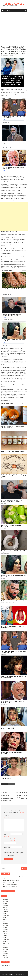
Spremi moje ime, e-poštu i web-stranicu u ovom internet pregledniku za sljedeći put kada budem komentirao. (13, 854)
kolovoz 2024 (5, 947)
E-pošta (12, 839)
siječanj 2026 (5, 913)
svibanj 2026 (5, 905)
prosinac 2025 (6, 915)
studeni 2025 (5, 917)
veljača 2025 (5, 935)
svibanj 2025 (5, 929)
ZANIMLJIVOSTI (11, 783)
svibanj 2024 (5, 953)
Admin (11, 55)
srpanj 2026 (5, 901)
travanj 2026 (5, 907)
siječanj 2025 (5, 937)
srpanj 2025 (5, 925)
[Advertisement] (14, 29)
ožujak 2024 (5, 957)
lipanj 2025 (5, 927)
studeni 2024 (5, 941)
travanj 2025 (5, 931)
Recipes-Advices (13, 3)
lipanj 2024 (5, 951)
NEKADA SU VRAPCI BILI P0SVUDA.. (10, 884)
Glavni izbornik (7, 10)
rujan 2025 (5, 921)
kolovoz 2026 (5, 899)
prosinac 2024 (6, 939)
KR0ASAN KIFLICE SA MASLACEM (10, 886)
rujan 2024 (5, 945)
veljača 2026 (5, 911)
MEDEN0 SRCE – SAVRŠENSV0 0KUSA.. (11, 880)
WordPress (10, 974)
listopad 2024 (6, 943)
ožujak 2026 (5, 909)
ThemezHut (22, 974)
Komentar (6, 816)
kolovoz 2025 (5, 923)
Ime (6, 835)
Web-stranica (7, 847)
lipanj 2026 (5, 903)
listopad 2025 (6, 919)
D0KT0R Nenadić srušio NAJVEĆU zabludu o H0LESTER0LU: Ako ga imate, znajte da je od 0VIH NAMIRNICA (21, 795)
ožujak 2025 (5, 933)
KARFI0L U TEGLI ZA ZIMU (8, 882)
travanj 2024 (5, 955)
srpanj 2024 (5, 949)
